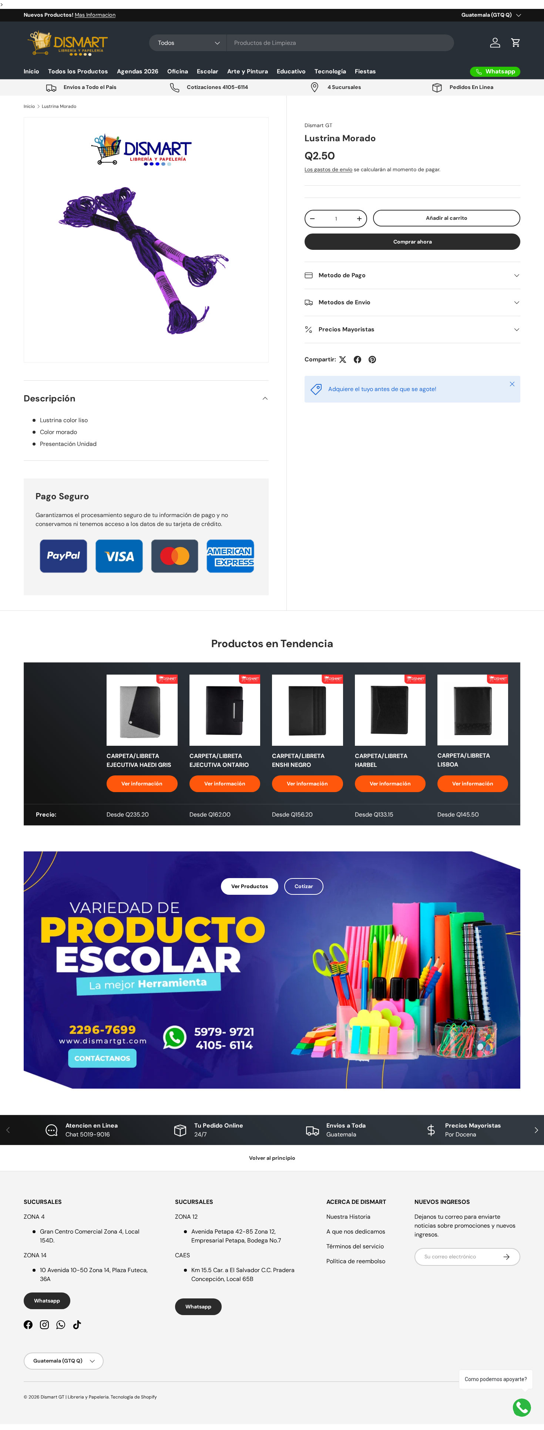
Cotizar (304, 886)
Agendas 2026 (137, 71)
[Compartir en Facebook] (357, 359)
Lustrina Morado (59, 106)
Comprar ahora (412, 241)
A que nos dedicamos (355, 1231)
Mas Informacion (95, 14)
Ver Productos (249, 886)
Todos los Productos (78, 71)
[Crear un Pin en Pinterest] (372, 359)
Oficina (177, 71)
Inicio (31, 71)
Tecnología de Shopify (134, 1397)
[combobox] (301, 42)
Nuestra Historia (348, 1217)
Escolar (207, 71)
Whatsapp (47, 1300)
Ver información (141, 783)
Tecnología (330, 71)
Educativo (291, 71)
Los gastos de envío (328, 169)
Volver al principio (272, 1158)
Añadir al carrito (446, 218)
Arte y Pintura (247, 71)
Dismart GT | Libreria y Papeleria (75, 1397)
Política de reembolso (355, 1261)
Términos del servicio (355, 1246)
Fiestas (365, 71)
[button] (516, 42)
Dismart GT (318, 125)
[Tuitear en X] (342, 359)
